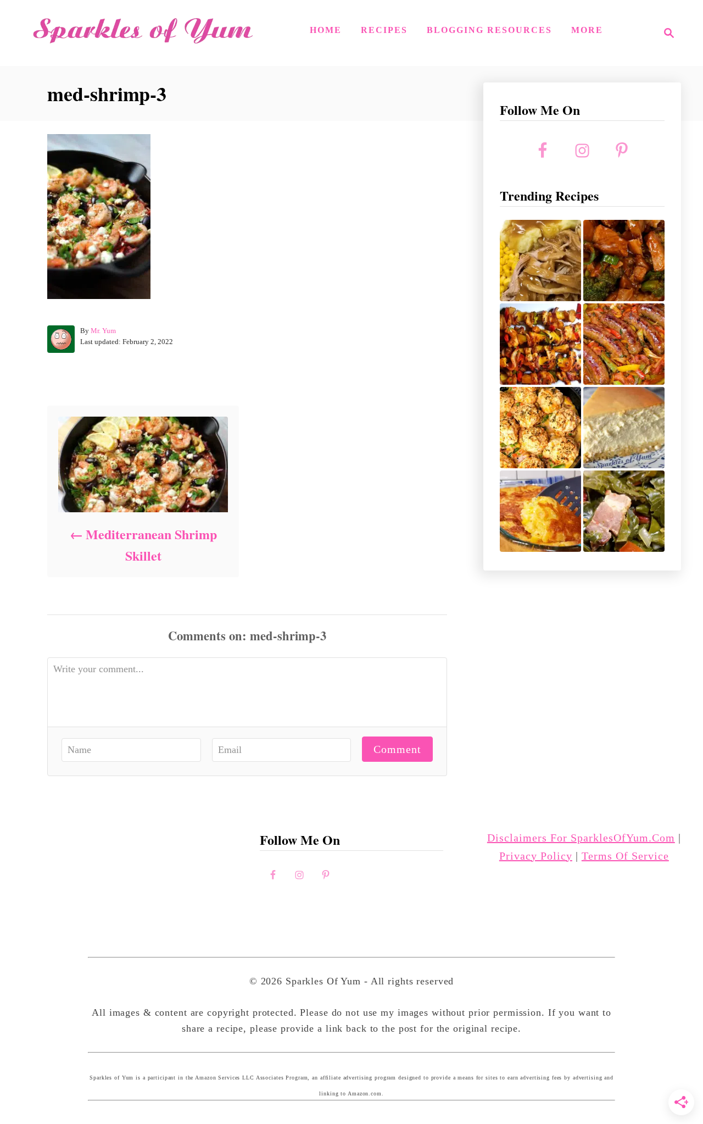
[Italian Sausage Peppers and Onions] (624, 344)
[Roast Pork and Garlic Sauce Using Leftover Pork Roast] (624, 260)
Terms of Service (625, 856)
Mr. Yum (103, 330)
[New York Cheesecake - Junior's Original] (624, 427)
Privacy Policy (535, 856)
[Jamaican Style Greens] (624, 511)
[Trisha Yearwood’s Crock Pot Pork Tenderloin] (540, 260)
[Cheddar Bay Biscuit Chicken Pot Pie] (540, 427)
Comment (397, 749)
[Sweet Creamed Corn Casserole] (540, 511)
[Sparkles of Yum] (143, 32)
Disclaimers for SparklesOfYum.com (581, 838)
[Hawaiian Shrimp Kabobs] (540, 344)
